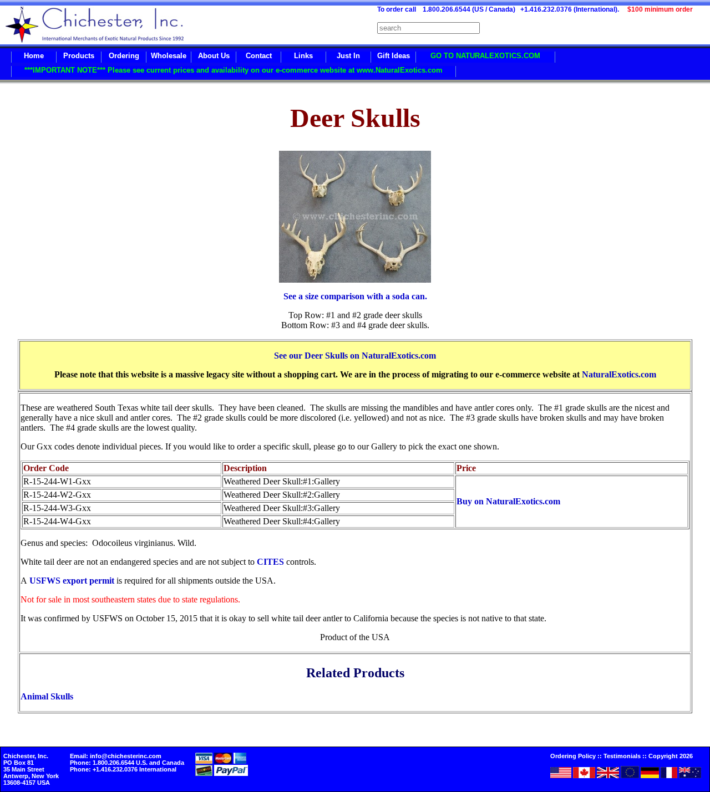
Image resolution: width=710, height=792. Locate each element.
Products (78, 56)
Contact (259, 56)
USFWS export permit (71, 580)
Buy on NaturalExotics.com (508, 501)
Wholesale (168, 56)
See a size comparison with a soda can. (355, 296)
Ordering (124, 56)
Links (303, 56)
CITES (270, 561)
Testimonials (622, 756)
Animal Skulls (47, 696)
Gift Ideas (393, 56)
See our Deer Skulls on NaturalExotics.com (355, 355)
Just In (348, 56)
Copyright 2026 (670, 756)
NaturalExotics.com (619, 374)
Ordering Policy (573, 756)
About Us (214, 56)
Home (34, 56)
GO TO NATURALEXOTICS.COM (485, 56)
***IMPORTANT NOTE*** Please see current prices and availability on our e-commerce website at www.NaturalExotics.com (233, 70)
